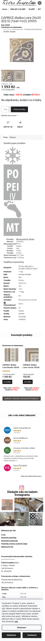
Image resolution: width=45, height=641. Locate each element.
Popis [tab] (5, 137)
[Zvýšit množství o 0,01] (10, 108)
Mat (20, 277)
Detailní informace (8, 115)
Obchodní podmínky (8, 538)
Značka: (9, 32)
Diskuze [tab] (12, 137)
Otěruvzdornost (10, 244)
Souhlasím (32, 635)
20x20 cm (22, 283)
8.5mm (21, 280)
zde (16, 621)
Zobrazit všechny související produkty (21, 399)
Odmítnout (11, 635)
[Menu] (39, 3)
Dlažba (21, 311)
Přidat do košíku (19, 109)
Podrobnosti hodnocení (33, 29)
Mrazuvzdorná (22, 239)
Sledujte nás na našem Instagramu (22, 493)
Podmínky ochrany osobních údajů (14, 544)
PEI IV (21, 304)
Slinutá (31, 239)
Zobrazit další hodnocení (31, 476)
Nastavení (21, 627)
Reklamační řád (7, 547)
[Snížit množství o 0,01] (10, 110)
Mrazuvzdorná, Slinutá (28, 300)
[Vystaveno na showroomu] (11, 355)
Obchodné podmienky (9, 541)
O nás (3, 535)
